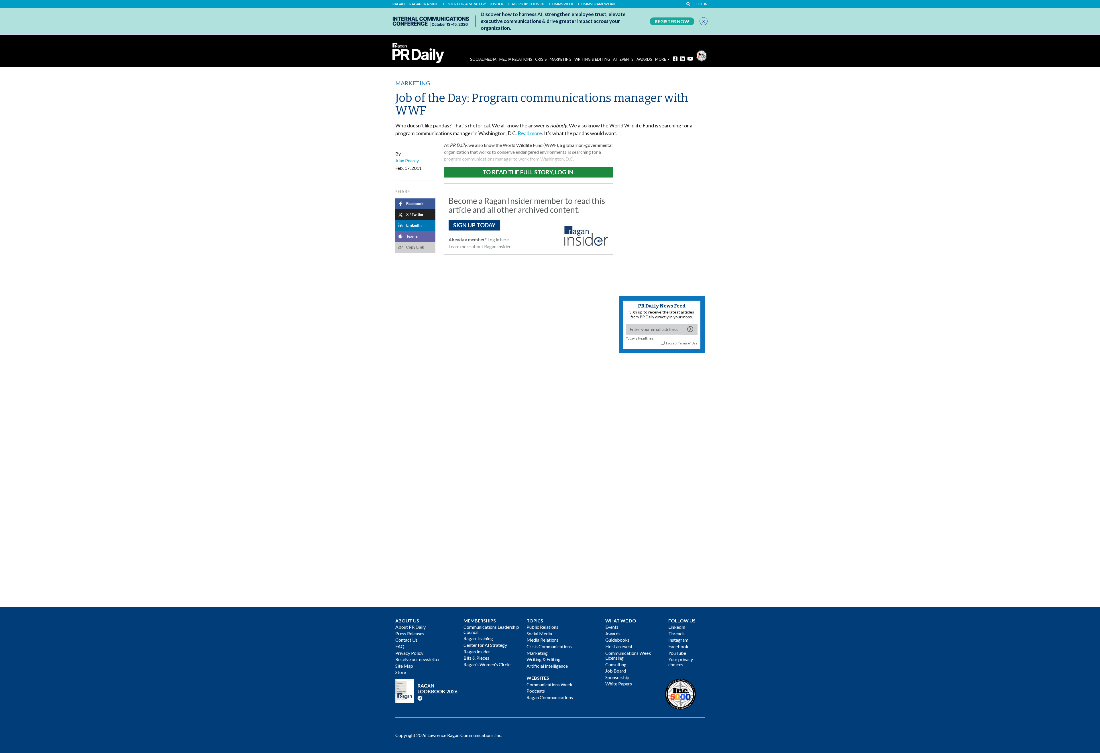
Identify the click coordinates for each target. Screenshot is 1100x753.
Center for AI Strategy (464, 4)
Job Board (615, 670)
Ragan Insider (476, 651)
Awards (612, 633)
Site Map (404, 666)
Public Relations (542, 627)
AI (615, 59)
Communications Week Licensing (628, 655)
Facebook (678, 646)
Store (400, 672)
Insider (496, 4)
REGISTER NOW (672, 21)
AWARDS (644, 59)
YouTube (677, 653)
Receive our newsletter (417, 659)
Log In (702, 4)
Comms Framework (597, 4)
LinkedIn (676, 627)
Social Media (483, 59)
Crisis (541, 59)
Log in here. (499, 239)
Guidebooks (617, 639)
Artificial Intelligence (547, 666)
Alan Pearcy (407, 160)
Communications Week (549, 684)
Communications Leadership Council (491, 629)
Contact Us (406, 639)
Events (611, 627)
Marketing (560, 59)
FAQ (399, 646)
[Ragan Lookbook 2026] (426, 690)
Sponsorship (617, 677)
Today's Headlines (639, 338)
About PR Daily (410, 627)
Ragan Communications (550, 697)
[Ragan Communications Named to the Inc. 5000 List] (702, 55)
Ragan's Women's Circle (486, 664)
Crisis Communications (549, 646)
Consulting (615, 664)
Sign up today (474, 225)
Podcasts (536, 690)
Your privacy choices (680, 662)
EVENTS (627, 59)
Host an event (618, 646)
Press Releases (409, 633)
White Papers (618, 683)
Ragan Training (424, 4)
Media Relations (515, 59)
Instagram (678, 639)
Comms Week (561, 4)
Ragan (398, 4)
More (660, 59)
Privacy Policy (409, 653)
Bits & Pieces (476, 658)
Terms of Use (688, 343)
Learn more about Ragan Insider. (480, 246)
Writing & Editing (592, 59)
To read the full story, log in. (529, 172)
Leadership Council (526, 4)
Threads (676, 633)
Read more (530, 133)
